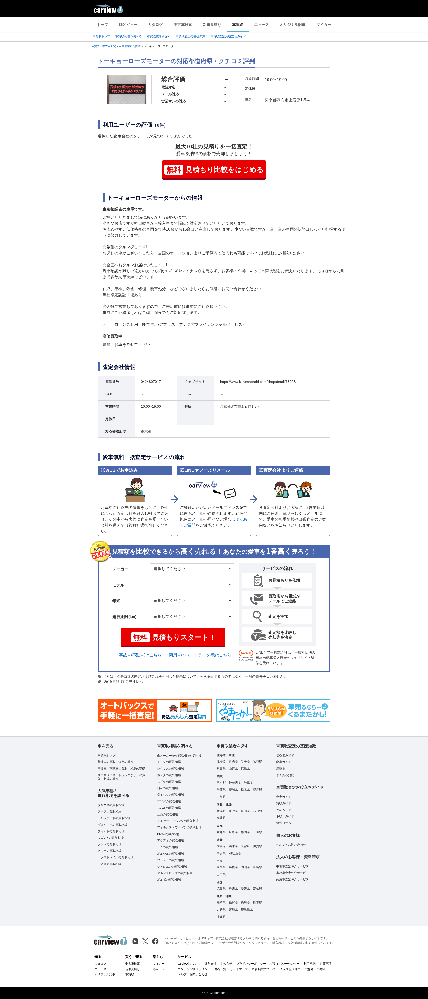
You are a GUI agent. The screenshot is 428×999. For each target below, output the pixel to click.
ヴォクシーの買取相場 (112, 825)
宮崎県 (233, 909)
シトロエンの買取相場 (172, 866)
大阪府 (221, 846)
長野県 (233, 811)
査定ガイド (283, 797)
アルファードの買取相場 (114, 818)
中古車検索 (183, 24)
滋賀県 (257, 846)
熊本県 (257, 902)
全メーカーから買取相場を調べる (179, 755)
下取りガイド (285, 816)
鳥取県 (221, 867)
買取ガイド (283, 803)
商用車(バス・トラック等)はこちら (200, 655)
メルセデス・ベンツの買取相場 (178, 821)
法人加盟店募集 (290, 969)
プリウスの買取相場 (111, 805)
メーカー (120, 569)
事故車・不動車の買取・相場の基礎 (121, 768)
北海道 (221, 761)
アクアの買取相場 (109, 811)
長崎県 (245, 902)
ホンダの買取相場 (169, 775)
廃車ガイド (283, 762)
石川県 (257, 811)
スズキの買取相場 (169, 781)
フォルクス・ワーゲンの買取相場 (179, 827)
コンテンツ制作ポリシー (194, 969)
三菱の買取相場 (167, 814)
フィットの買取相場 (111, 831)
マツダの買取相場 (169, 801)
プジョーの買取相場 (170, 860)
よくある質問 (285, 775)
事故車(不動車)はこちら (140, 655)
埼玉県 (248, 782)
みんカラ (159, 969)
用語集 (280, 768)
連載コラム (283, 823)
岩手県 (245, 761)
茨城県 (233, 789)
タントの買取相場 (109, 844)
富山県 (245, 811)
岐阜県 (233, 832)
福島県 (245, 768)
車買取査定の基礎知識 (190, 36)
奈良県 (221, 853)
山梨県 (221, 797)
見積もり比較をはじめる (215, 170)
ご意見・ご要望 (314, 969)
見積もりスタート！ (174, 637)
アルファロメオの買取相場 (175, 873)
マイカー (323, 24)
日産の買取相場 (167, 788)
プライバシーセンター (285, 963)
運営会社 (210, 963)
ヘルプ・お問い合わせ (291, 844)
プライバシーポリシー (251, 963)
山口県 (221, 874)
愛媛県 (245, 888)
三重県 (257, 832)
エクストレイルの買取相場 (115, 857)
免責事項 (325, 963)
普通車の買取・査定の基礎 (115, 762)
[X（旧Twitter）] (145, 941)
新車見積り (212, 24)
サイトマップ (239, 969)
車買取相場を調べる (128, 36)
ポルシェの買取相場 (170, 853)
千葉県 (221, 789)
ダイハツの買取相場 (170, 794)
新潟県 (221, 811)
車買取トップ (101, 36)
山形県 (233, 768)
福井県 (221, 818)
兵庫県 (233, 846)
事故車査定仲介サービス (292, 873)
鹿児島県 (247, 909)
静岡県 (245, 832)
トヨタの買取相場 (169, 762)
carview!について (189, 963)
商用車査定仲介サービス (292, 879)
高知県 (257, 888)
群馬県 (257, 789)
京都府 (245, 846)
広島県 (257, 867)
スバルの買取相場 (169, 808)
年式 (116, 601)
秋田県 (221, 768)
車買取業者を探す (159, 36)
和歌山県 (235, 853)
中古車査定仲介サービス (292, 866)
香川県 (233, 888)
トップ (102, 24)
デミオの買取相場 (109, 864)
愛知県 (221, 832)
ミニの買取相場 (167, 847)
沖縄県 (221, 916)
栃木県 (245, 789)
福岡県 (221, 902)
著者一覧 (220, 969)
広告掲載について (264, 969)
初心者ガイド (285, 755)
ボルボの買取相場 (169, 879)
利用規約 (310, 963)
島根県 (233, 867)
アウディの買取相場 (170, 840)
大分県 (221, 909)
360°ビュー (128, 24)
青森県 (233, 761)
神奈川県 (235, 782)
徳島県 (221, 888)
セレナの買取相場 (109, 851)
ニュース (261, 24)
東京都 (221, 782)
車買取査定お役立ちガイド (228, 36)
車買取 (237, 24)
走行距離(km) (124, 617)
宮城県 (257, 761)
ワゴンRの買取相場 (111, 837)
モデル (118, 585)
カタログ (155, 24)
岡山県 (245, 867)
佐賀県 (233, 902)
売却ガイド (283, 810)
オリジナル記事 (293, 24)
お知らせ (226, 963)
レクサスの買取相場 (170, 768)
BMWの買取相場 (168, 834)
